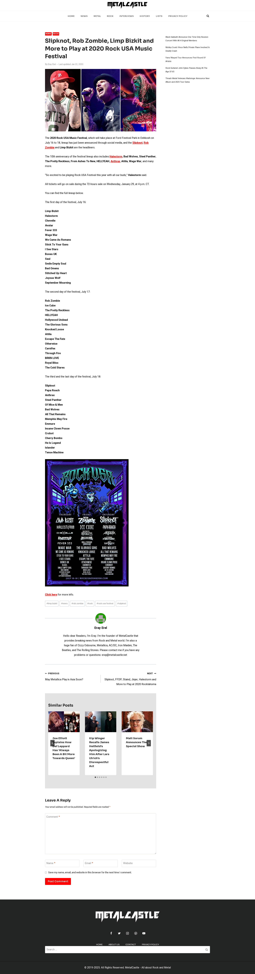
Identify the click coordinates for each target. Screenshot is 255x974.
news (64, 603)
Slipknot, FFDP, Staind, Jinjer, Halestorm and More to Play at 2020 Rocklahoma (130, 679)
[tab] (95, 777)
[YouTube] (144, 933)
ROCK (110, 16)
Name (50, 863)
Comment (53, 817)
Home (71, 16)
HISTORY (145, 16)
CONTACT (131, 944)
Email (89, 863)
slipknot (121, 603)
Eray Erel (52, 64)
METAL (97, 16)
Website (128, 863)
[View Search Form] (208, 16)
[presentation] (64, 721)
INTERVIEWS (126, 16)
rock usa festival (105, 603)
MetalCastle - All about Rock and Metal (148, 967)
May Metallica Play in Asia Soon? (64, 676)
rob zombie (77, 603)
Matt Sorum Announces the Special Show (136, 742)
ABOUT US (114, 944)
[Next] (149, 743)
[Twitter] (119, 933)
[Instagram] (127, 933)
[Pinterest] (136, 933)
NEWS (84, 16)
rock (90, 603)
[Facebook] (111, 933)
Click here (51, 595)
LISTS (159, 16)
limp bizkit (51, 603)
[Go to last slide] (52, 743)
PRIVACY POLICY (177, 16)
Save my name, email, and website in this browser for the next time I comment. (90, 872)
